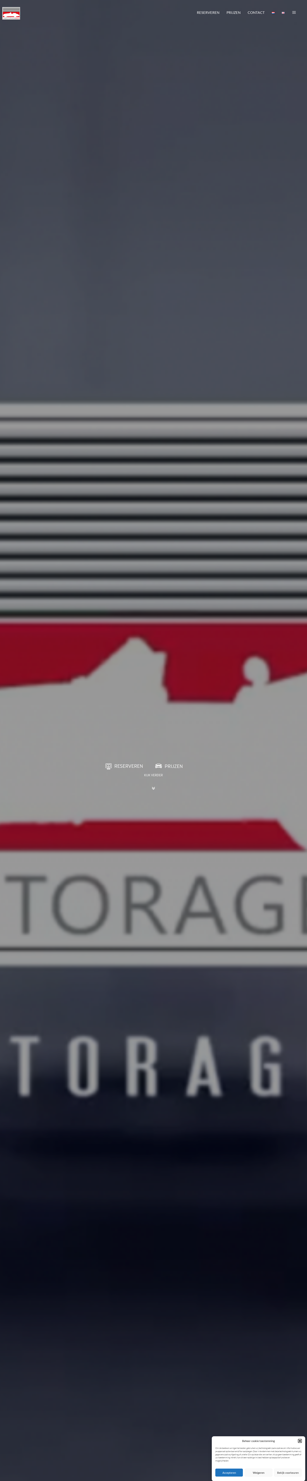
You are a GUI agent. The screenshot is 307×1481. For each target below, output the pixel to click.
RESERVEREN (208, 12)
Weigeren (258, 1472)
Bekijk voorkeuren (288, 1472)
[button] (300, 1441)
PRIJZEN (234, 12)
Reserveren (128, 766)
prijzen (174, 766)
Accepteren (229, 1472)
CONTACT (256, 12)
